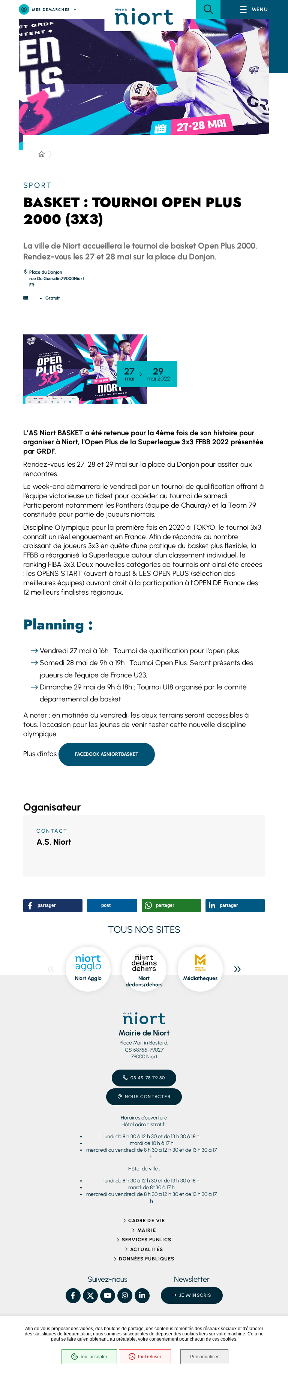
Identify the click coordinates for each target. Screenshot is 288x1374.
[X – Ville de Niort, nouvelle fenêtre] (90, 1295)
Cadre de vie (146, 1220)
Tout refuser (149, 1356)
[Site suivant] (237, 969)
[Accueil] (41, 154)
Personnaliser (204, 1356)
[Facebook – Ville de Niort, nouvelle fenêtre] (73, 1295)
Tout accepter (93, 1356)
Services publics (147, 1239)
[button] (208, 9)
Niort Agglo (88, 978)
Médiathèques (200, 978)
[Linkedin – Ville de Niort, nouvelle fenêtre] (142, 1295)
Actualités (146, 1249)
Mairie (146, 1230)
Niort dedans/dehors (144, 981)
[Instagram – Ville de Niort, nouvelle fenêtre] (124, 1295)
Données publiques (147, 1259)
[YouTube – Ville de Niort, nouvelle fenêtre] (107, 1295)
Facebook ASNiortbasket (106, 754)
